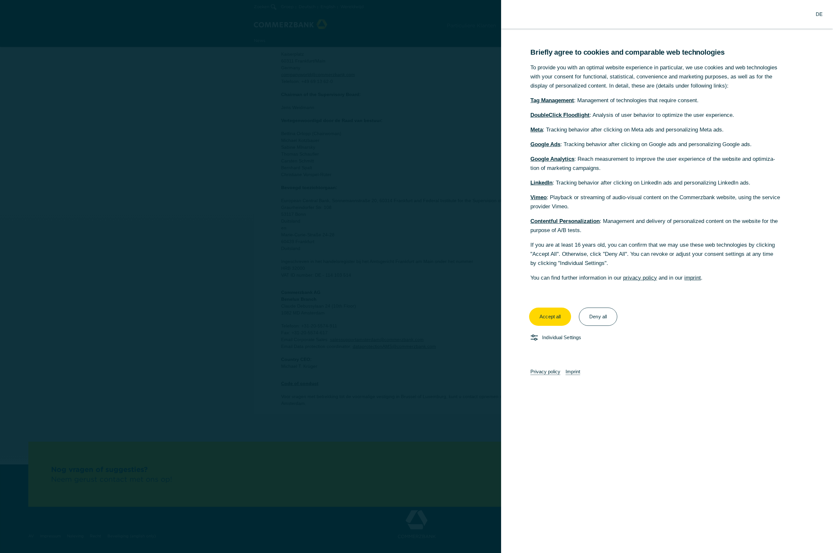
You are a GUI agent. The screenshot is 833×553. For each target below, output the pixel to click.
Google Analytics (552, 159)
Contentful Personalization (565, 221)
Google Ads (545, 144)
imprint (692, 278)
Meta (536, 130)
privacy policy (640, 278)
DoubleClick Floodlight (560, 115)
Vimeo (538, 197)
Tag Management (552, 100)
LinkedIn (541, 183)
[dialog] (416, 276)
